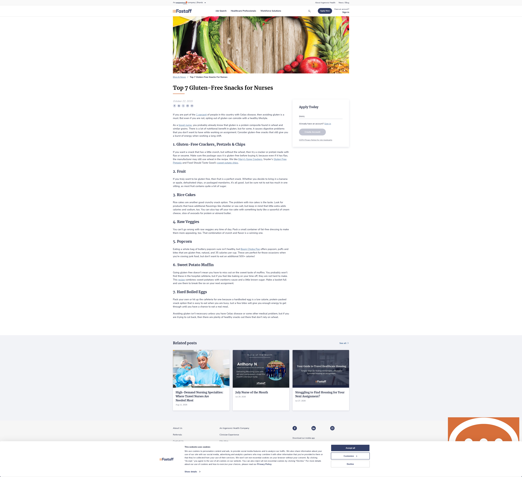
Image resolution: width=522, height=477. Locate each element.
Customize (349, 456)
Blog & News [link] (179, 77)
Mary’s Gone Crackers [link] (250, 159)
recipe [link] (181, 279)
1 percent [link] (201, 114)
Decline (350, 464)
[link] (325, 2)
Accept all (350, 448)
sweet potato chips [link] (227, 162)
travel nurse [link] (185, 125)
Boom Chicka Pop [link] (250, 249)
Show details (191, 471)
